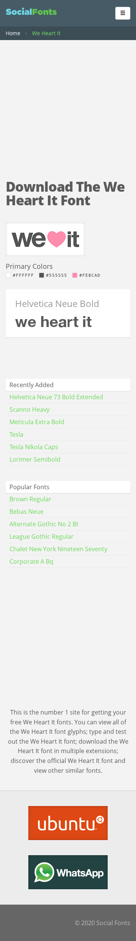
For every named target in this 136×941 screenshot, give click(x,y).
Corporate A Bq (31, 561)
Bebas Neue (26, 511)
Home (13, 33)
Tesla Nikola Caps (33, 447)
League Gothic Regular (41, 536)
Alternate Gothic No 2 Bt (44, 524)
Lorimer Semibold (34, 459)
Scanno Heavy (29, 409)
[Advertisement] (68, 102)
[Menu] (122, 13)
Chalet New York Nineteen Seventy (58, 549)
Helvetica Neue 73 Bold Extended (56, 397)
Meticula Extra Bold (36, 422)
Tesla (16, 434)
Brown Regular (30, 499)
